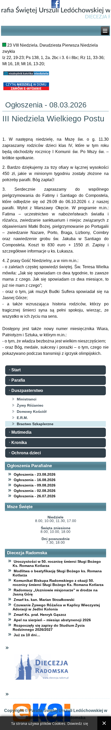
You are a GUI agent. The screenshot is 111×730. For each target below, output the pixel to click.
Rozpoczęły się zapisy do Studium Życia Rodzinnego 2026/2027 (49, 627)
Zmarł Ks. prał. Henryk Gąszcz (40, 614)
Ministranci (26, 399)
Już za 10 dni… (27, 635)
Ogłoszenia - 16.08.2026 (35, 480)
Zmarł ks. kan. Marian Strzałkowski (44, 600)
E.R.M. (22, 418)
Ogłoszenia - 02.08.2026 (35, 491)
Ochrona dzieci (26, 453)
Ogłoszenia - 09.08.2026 (35, 485)
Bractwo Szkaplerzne (35, 424)
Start (16, 370)
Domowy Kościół (31, 411)
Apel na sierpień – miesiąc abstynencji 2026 (52, 620)
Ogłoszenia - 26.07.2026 (35, 496)
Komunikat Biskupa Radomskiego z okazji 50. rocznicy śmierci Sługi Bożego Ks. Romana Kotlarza (58, 582)
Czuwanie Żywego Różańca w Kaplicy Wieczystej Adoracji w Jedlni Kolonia (56, 607)
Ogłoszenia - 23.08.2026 (35, 474)
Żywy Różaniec (30, 405)
